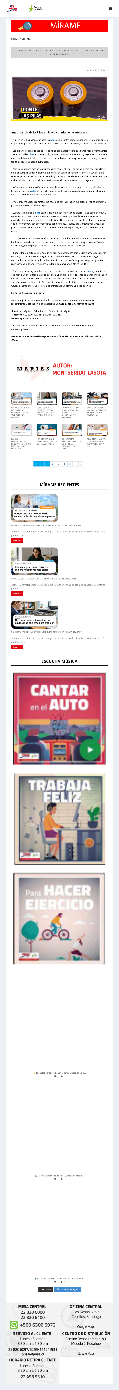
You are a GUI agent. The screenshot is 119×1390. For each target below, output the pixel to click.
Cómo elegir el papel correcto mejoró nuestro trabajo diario (45, 411)
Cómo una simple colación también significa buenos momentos (96, 411)
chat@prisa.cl (41, 311)
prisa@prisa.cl (26, 311)
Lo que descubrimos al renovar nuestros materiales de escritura (21, 444)
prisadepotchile (59, 980)
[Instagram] (102, 1067)
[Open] (59, 1024)
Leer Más (17, 540)
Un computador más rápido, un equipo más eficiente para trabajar (70, 412)
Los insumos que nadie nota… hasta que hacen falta (47, 441)
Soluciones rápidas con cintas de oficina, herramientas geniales (72, 444)
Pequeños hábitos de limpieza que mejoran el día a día (96, 443)
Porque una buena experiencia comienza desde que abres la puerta (21, 412)
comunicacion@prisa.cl (61, 311)
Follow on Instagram (69, 1289)
